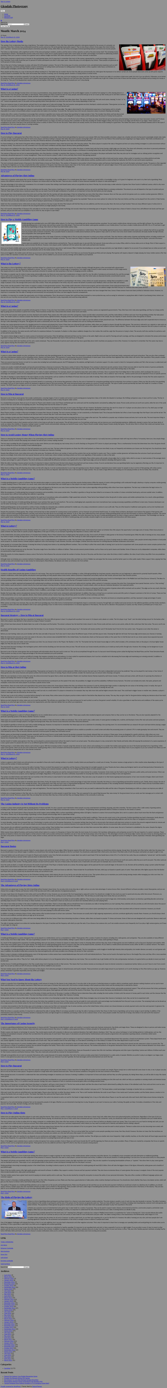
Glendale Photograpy (14, 6)
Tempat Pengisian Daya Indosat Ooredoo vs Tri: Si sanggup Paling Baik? (26, 1383)
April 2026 (7, 1275)
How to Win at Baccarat (12, 394)
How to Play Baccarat (11, 133)
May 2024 (7, 1315)
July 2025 (7, 1291)
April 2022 (7, 1358)
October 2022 (8, 1348)
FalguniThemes (37, 1386)
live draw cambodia (7, 1261)
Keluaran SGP (8, 17)
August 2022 (8, 1352)
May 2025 (7, 1294)
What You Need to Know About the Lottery (21, 979)
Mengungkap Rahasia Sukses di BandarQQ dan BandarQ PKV (23, 1381)
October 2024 (8, 1306)
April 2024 (7, 1317)
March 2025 (8, 1298)
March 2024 (8, 1318)
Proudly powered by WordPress (11, 1386)
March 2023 (8, 1339)
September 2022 (9, 1350)
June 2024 (7, 1313)
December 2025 (9, 1282)
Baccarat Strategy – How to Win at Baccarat (22, 615)
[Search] (1, 21)
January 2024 (8, 1322)
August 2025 (8, 1289)
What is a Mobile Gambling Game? (18, 478)
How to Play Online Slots (13, 1112)
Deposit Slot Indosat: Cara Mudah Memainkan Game (20, 1376)
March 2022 (8, 1360)
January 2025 (8, 1301)
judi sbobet (4, 1257)
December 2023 (9, 1324)
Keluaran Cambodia (7, 1248)
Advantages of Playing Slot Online (17, 175)
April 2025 (7, 1296)
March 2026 (8, 1277)
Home (6, 14)
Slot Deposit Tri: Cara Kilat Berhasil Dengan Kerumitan (21, 1380)
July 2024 (7, 1311)
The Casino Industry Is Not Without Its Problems (25, 803)
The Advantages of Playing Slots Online (20, 885)
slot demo (4, 1245)
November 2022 (9, 1346)
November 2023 (9, 1325)
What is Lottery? (9, 525)
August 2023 (8, 1331)
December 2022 (9, 1345)
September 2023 (9, 1329)
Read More (8, 83)
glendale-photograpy (24, 83)
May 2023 (7, 1336)
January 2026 (8, 1280)
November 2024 (9, 1305)
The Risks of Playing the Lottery (16, 1197)
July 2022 (7, 1353)
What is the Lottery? (11, 263)
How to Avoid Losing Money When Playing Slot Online (27, 434)
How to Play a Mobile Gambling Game (19, 219)
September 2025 (9, 1287)
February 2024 (9, 1320)
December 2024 (9, 1303)
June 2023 (7, 1334)
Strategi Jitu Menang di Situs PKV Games (17, 1378)
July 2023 (7, 1332)
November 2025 (9, 1284)
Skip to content (5, 1)
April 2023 (7, 1338)
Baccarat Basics (8, 846)
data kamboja (5, 1251)
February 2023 (9, 1341)
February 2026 (9, 1278)
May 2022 (7, 1357)
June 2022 (7, 1355)
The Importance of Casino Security (18, 1023)
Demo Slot (4, 1254)
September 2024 (9, 1308)
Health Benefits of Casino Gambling (18, 569)
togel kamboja (5, 1264)
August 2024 (8, 1310)
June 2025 (7, 1292)
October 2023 (8, 1327)
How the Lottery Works (12, 41)
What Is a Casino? (9, 306)
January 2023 (8, 1343)
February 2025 (9, 1299)
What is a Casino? (9, 88)
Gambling (7, 16)
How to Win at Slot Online (13, 667)
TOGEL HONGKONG (7, 1242)
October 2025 (8, 1285)
